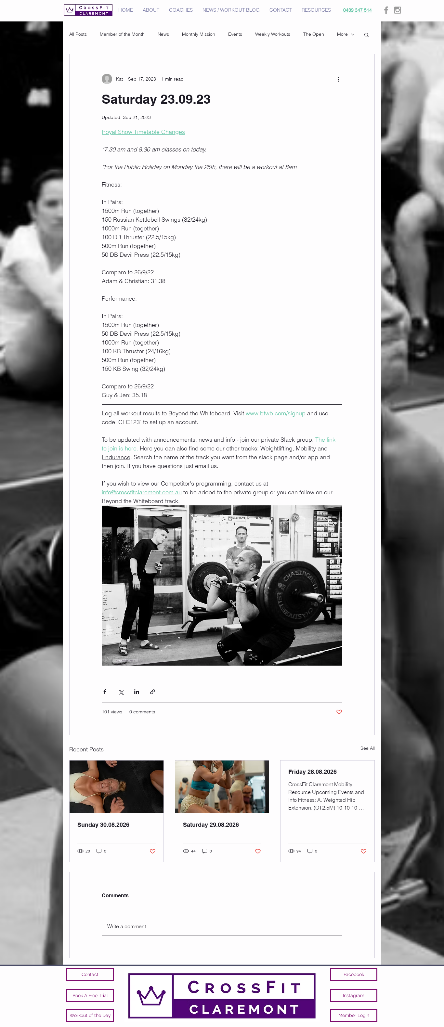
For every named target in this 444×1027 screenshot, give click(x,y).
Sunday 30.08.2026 (103, 824)
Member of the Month (122, 34)
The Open (313, 34)
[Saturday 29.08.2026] (222, 786)
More (342, 34)
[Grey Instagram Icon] (397, 10)
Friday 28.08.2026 (312, 771)
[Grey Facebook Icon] (386, 10)
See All (367, 748)
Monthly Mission (198, 34)
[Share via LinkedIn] (137, 692)
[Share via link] (153, 692)
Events (235, 34)
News (163, 34)
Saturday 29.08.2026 (211, 824)
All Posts (78, 34)
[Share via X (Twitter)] (121, 692)
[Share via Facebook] (105, 692)
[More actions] (338, 79)
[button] (366, 34)
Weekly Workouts (272, 34)
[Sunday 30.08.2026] (116, 786)
